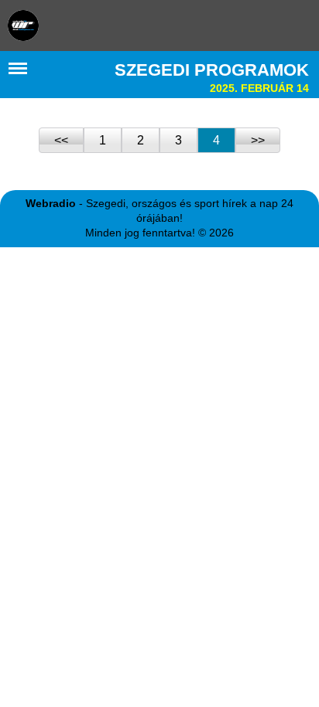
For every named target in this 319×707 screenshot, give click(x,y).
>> (258, 140)
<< (61, 140)
